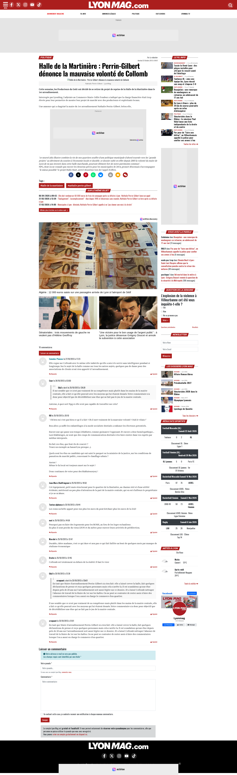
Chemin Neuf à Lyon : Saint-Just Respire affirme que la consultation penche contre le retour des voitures (178, 265)
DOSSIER (176, 372)
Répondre (54, 374)
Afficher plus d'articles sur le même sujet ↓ (54, 210)
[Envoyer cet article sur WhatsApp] (93, 174)
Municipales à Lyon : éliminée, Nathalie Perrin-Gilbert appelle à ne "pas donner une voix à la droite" (95, 204)
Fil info (83, 13)
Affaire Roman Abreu (183, 374)
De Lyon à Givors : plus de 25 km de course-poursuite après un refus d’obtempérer (186, 106)
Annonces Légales (109, 13)
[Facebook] (10, 5)
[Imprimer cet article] (110, 174)
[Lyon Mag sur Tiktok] (133, 757)
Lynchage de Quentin (183, 408)
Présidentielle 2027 (182, 382)
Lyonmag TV (185, 13)
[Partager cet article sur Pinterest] (85, 174)
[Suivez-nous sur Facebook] (179, 609)
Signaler (154, 374)
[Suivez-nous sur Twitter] (111, 757)
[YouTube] (31, 5)
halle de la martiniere (52, 185)
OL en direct (178, 76)
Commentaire (46, 676)
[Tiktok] (38, 5)
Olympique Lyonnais (182, 400)
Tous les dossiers (189, 415)
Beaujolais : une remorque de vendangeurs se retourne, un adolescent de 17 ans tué (186, 93)
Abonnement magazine (55, 13)
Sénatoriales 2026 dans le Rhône (185, 393)
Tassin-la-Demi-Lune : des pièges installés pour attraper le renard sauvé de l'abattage (185, 69)
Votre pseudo (46, 663)
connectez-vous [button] (66, 672)
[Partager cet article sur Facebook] (71, 174)
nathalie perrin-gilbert (80, 185)
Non (164, 311)
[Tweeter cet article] (78, 174)
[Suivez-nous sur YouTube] (125, 757)
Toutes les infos (190, 144)
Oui (164, 307)
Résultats (195, 327)
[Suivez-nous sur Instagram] (118, 757)
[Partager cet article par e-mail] (117, 174)
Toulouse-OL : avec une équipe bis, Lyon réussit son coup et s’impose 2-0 (185, 81)
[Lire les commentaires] (125, 174)
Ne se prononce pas (170, 315)
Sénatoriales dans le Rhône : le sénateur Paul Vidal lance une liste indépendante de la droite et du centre (185, 121)
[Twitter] (17, 5)
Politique (135, 13)
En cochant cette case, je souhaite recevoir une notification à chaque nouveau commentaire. (78, 714)
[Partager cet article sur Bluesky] (100, 174)
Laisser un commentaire (49, 353)
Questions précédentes (168, 327)
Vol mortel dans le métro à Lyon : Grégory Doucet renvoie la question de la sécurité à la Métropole (179, 277)
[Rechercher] (230, 5)
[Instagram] (24, 5)
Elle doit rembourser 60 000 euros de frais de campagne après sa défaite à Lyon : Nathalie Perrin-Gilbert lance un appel (104, 195)
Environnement (179, 63)
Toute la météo (190, 583)
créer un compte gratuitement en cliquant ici (70, 734)
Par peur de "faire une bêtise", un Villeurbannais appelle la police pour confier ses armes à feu (185, 136)
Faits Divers (160, 13)
